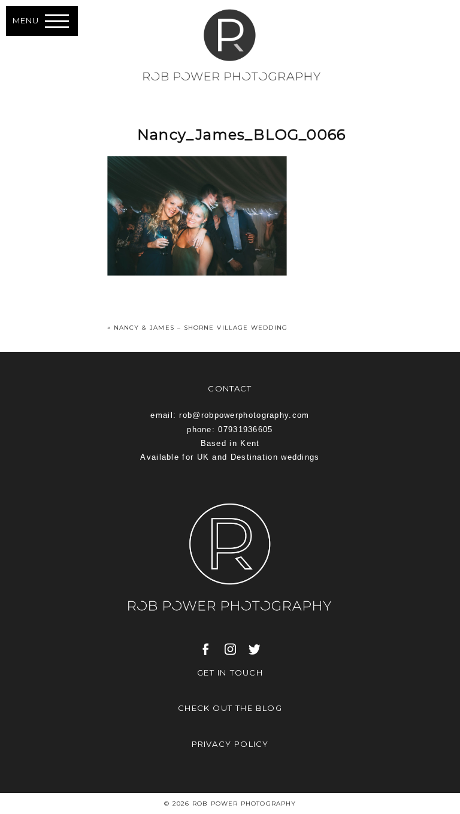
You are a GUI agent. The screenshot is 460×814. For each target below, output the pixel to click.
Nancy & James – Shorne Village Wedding (201, 327)
